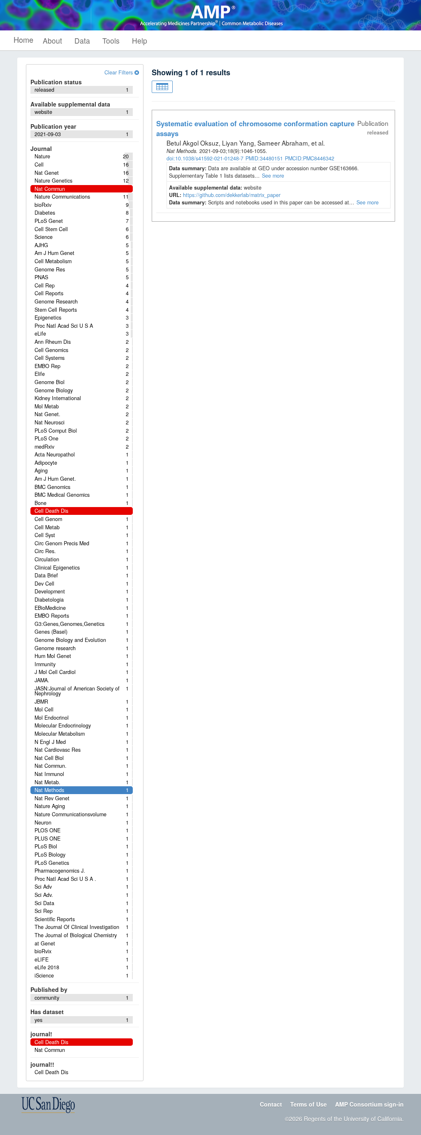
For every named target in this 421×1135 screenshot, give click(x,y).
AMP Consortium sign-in (369, 1104)
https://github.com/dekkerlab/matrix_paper (231, 195)
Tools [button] (111, 40)
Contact (271, 1104)
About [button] (52, 40)
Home (23, 39)
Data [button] (82, 40)
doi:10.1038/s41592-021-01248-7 (205, 158)
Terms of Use (308, 1104)
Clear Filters (119, 72)
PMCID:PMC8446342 (309, 158)
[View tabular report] (162, 87)
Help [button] (139, 40)
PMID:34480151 (264, 158)
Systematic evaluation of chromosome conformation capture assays (255, 128)
